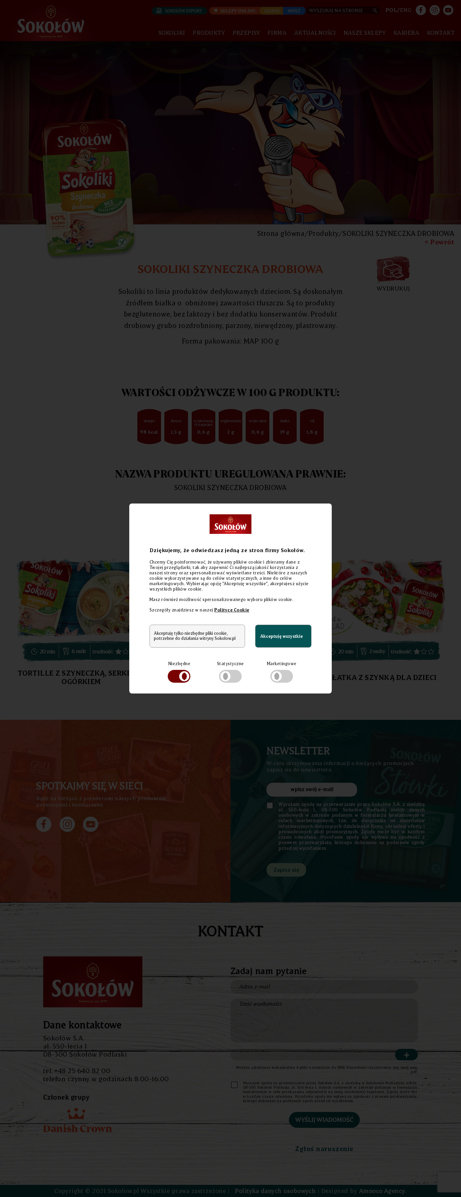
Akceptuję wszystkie (281, 636)
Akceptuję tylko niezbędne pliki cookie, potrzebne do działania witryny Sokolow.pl (195, 636)
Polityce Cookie (231, 610)
